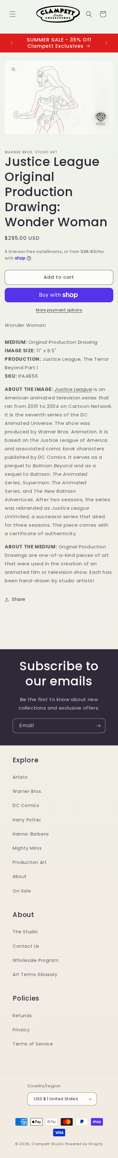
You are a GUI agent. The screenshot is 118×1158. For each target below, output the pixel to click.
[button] (13, 14)
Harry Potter (27, 820)
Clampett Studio (47, 1143)
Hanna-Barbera (31, 834)
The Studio (25, 932)
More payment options (59, 310)
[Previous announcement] (12, 43)
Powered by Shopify (84, 1143)
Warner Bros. (27, 791)
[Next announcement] (106, 43)
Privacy (21, 1030)
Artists (20, 777)
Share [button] (18, 599)
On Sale (22, 891)
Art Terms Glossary (35, 974)
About (20, 876)
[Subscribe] (98, 725)
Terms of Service (33, 1044)
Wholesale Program (36, 960)
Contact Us (26, 946)
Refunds (22, 1016)
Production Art (30, 862)
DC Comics (26, 805)
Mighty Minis (27, 848)
